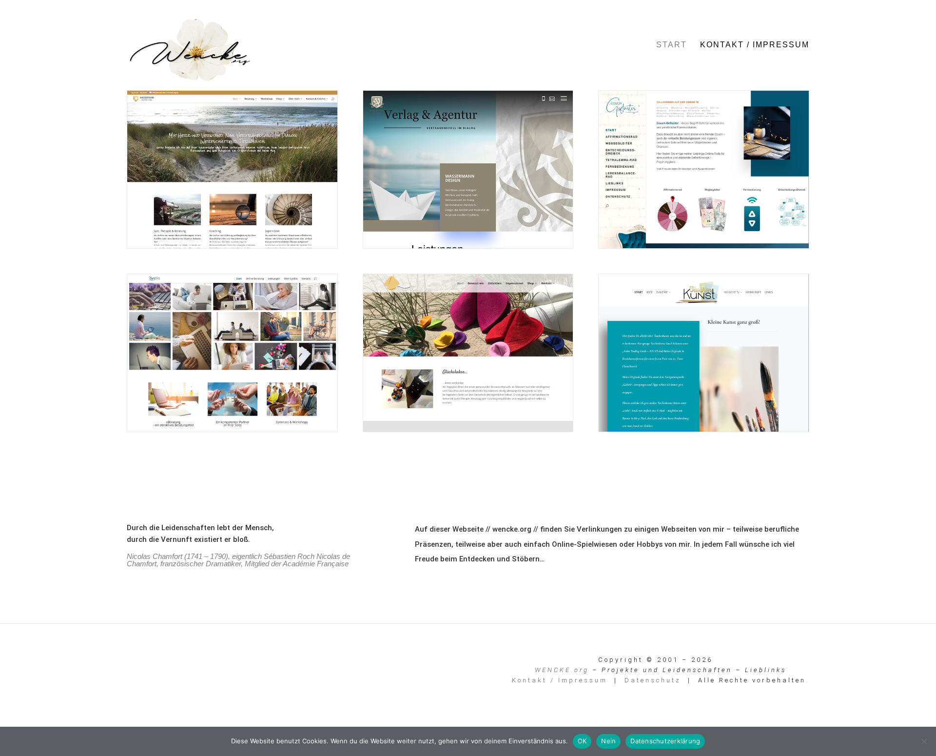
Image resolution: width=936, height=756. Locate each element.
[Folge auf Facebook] (135, 664)
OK (582, 741)
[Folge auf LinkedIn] (178, 664)
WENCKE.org (562, 670)
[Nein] (924, 741)
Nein (608, 741)
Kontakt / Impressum (754, 45)
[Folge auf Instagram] (157, 664)
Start (671, 45)
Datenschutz (652, 680)
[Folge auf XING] (200, 664)
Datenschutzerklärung (665, 741)
